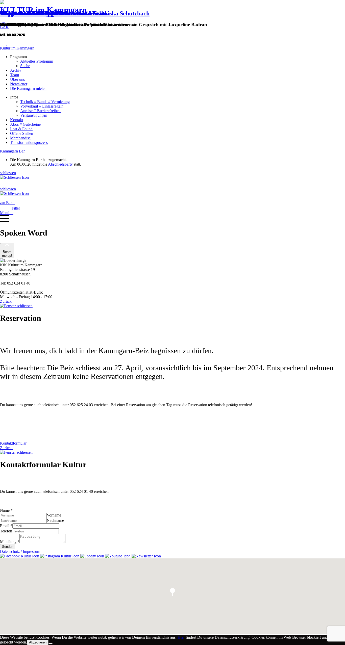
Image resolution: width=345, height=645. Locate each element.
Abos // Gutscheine (25, 124)
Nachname (55, 520)
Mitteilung (9, 541)
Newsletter (18, 84)
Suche (25, 66)
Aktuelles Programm (36, 61)
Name (6, 510)
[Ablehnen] (50, 643)
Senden (7, 547)
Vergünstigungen (33, 115)
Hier (181, 637)
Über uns (17, 79)
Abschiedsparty (60, 164)
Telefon (6, 531)
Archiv (15, 70)
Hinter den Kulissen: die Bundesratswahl (53, 13)
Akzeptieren (37, 642)
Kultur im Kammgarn (17, 48)
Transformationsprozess (29, 142)
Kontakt (16, 120)
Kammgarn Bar (12, 151)
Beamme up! (7, 253)
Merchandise (20, 138)
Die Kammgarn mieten (28, 88)
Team (14, 75)
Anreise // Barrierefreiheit (40, 111)
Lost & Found (21, 129)
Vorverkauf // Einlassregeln (41, 106)
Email (6, 526)
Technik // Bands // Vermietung (45, 101)
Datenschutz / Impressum (20, 551)
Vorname (54, 515)
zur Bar (7, 202)
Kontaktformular (13, 443)
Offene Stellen (21, 133)
